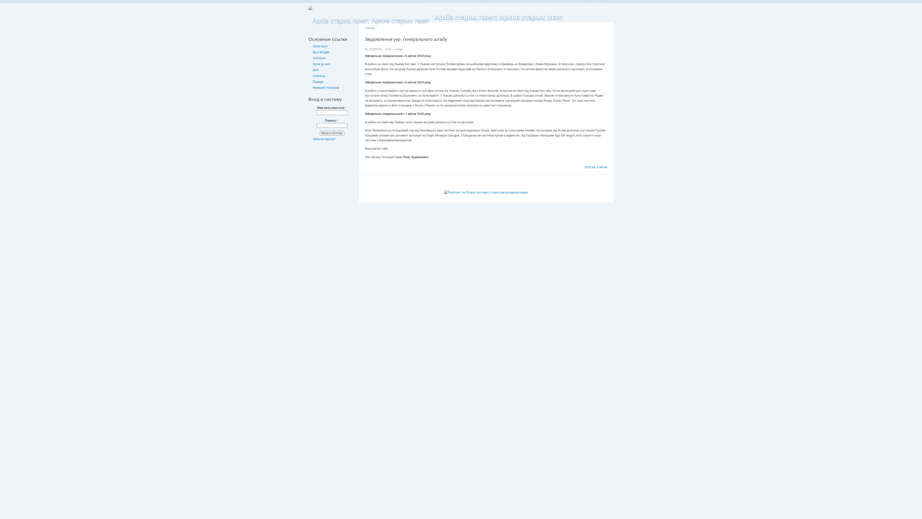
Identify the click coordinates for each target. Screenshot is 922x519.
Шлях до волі (509, 7)
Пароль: (332, 120)
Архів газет (437, 7)
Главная (370, 28)
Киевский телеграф (594, 7)
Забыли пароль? (324, 139)
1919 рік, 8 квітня (595, 167)
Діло (530, 7)
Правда (567, 7)
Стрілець (547, 7)
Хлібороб (485, 7)
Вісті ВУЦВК (462, 7)
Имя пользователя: (332, 108)
